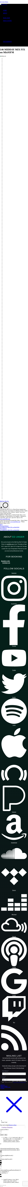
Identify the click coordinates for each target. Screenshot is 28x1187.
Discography (7, 41)
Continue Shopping (7, 1127)
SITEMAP (2, 1088)
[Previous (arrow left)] (0, 1186)
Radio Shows (7, 21)
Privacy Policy (3, 1086)
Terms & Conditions (5, 1087)
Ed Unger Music (4, 2)
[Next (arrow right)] (2, 1186)
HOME (5, 10)
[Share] (3, 1185)
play (6, 1134)
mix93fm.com (10, 544)
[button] (14, 6)
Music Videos (8, 44)
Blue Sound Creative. (19, 1082)
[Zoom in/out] (0, 1185)
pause (2, 1134)
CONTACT (2, 1085)
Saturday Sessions (9, 38)
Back (1, 524)
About (5, 13)
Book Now (6, 18)
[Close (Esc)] (5, 1185)
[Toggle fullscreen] (2, 1185)
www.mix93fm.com (5, 519)
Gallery (9, 15)
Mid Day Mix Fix (7, 26)
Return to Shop (12, 1125)
